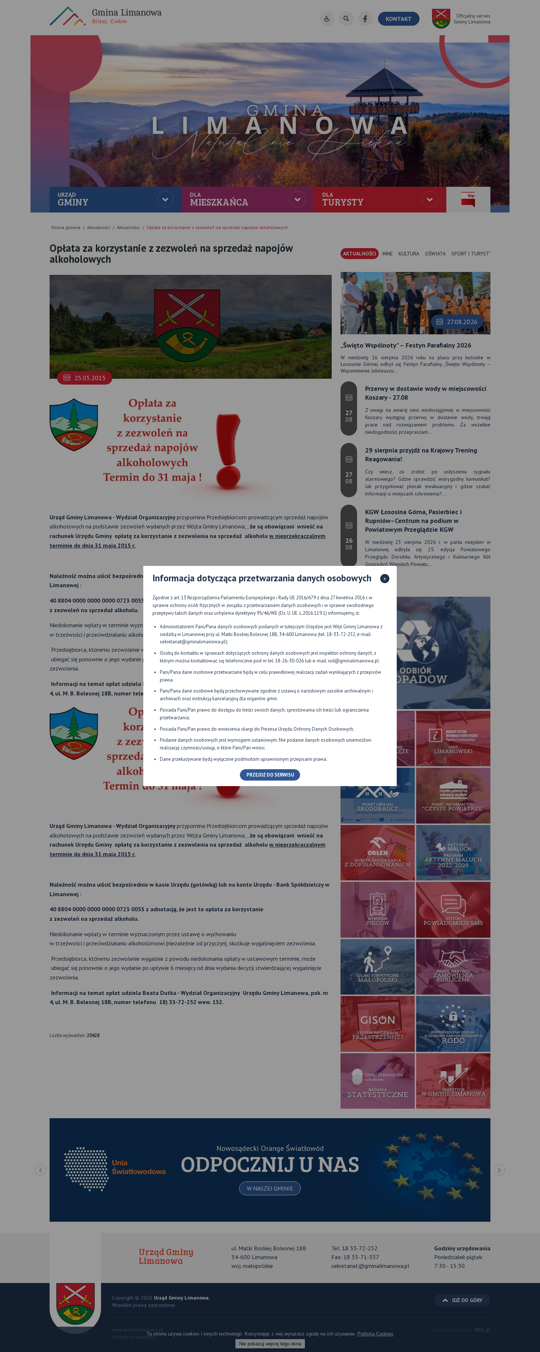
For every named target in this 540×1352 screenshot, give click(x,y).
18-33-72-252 (341, 634)
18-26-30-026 (289, 661)
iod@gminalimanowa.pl (353, 661)
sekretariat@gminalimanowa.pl (193, 642)
